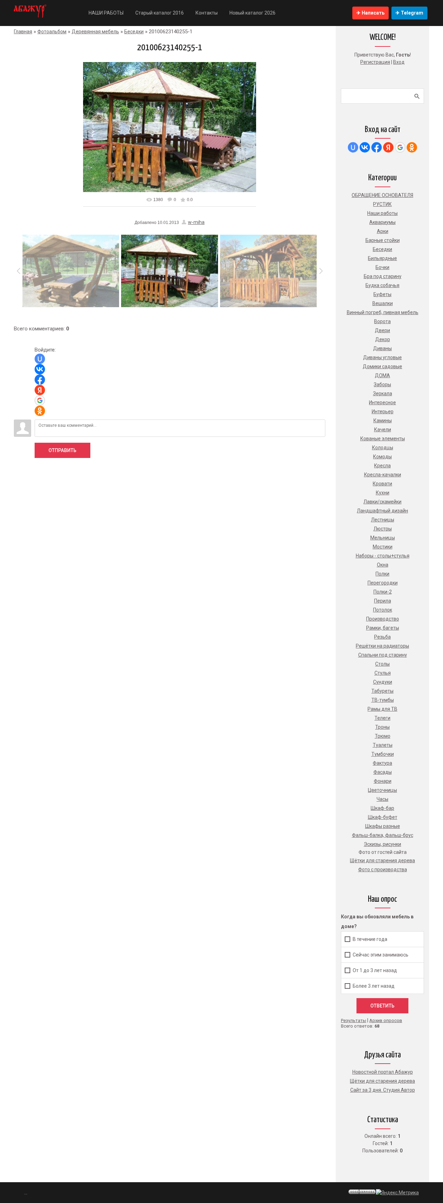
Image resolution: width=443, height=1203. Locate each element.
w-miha (196, 222)
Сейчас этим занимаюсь (380, 955)
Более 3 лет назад (374, 986)
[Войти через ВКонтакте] (40, 369)
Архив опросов (385, 1020)
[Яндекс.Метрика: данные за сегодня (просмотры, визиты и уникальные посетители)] (397, 1192)
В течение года (370, 939)
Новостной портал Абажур (382, 1072)
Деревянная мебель (95, 31)
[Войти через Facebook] (40, 379)
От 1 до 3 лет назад (375, 970)
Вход (399, 62)
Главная (23, 31)
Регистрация (375, 62)
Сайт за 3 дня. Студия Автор (382, 1090)
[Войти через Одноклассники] (40, 411)
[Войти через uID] (40, 359)
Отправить (62, 450)
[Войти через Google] (40, 400)
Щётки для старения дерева (382, 1081)
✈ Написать (370, 13)
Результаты (353, 1020)
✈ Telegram (409, 13)
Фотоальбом (51, 31)
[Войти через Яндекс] (40, 390)
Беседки (134, 31)
